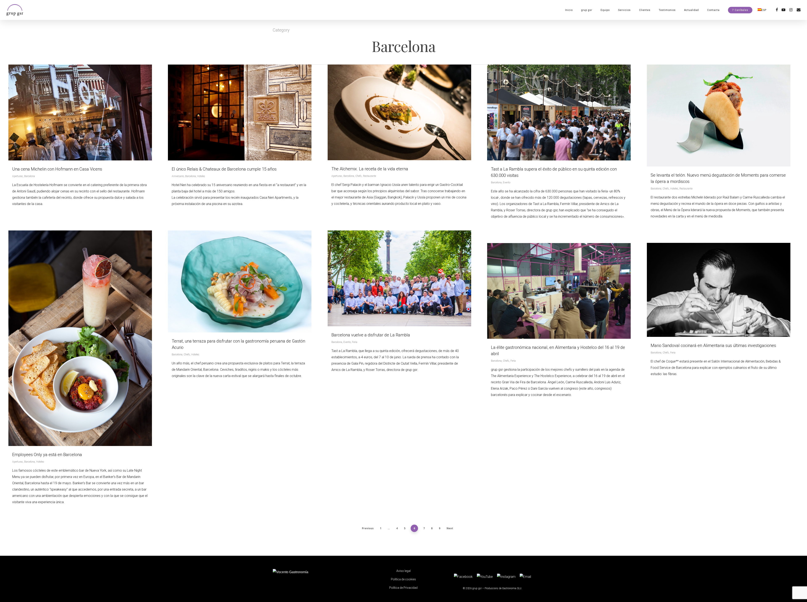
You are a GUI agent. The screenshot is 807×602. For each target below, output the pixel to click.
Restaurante (369, 176)
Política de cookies (403, 579)
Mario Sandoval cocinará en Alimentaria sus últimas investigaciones (713, 345)
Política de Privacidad (403, 587)
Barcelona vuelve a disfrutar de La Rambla (370, 334)
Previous (368, 528)
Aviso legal (403, 571)
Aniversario (178, 176)
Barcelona (29, 176)
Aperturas (17, 176)
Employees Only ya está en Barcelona (47, 454)
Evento (506, 182)
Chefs (358, 176)
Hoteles (201, 176)
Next (450, 528)
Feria (354, 342)
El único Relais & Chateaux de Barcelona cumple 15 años (224, 169)
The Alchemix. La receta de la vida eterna (369, 168)
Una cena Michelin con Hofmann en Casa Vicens (57, 169)
